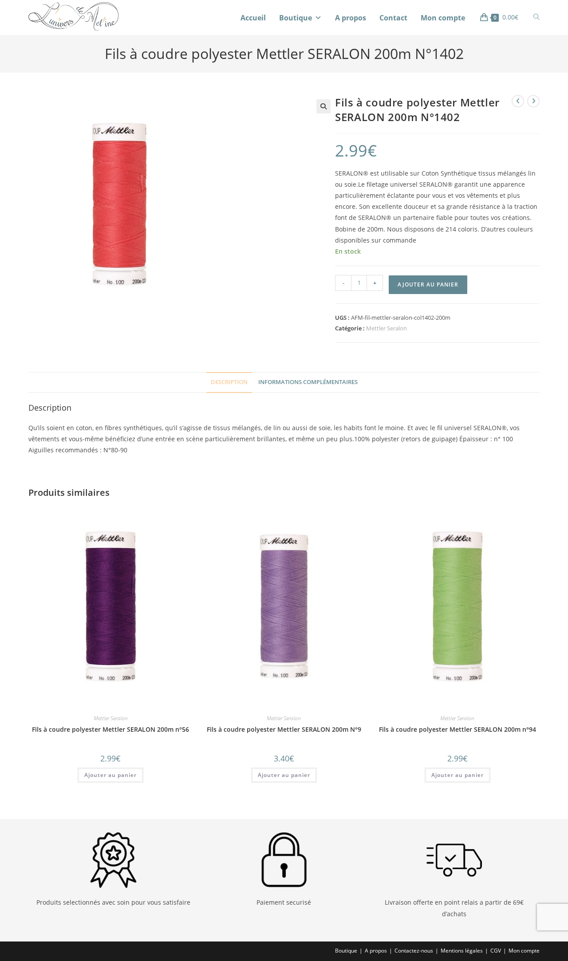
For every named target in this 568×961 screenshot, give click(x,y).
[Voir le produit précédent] (518, 101)
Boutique (295, 18)
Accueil (253, 18)
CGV (495, 950)
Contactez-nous (413, 950)
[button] (323, 106)
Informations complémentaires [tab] (308, 382)
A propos (350, 18)
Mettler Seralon (386, 328)
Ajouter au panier (428, 284)
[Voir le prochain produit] (533, 101)
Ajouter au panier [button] (110, 775)
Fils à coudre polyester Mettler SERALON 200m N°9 (284, 729)
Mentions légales (462, 950)
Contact (393, 18)
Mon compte (443, 18)
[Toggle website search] (536, 17)
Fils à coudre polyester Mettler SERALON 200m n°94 (457, 729)
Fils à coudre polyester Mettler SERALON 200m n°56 (110, 729)
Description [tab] (229, 382)
